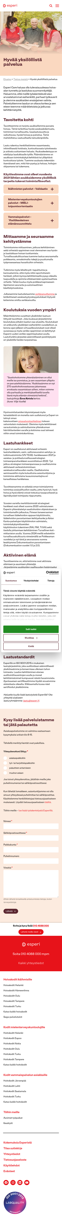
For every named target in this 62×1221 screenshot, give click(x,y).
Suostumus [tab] (11, 580)
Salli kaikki (31, 629)
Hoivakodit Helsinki (13, 985)
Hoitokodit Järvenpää (14, 1081)
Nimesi (7, 821)
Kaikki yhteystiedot (31, 963)
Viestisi (8, 868)
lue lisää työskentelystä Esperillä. (36, 811)
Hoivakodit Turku (12, 1006)
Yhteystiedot (11, 1154)
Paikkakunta (10, 845)
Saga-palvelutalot (12, 1017)
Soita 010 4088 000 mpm (31, 954)
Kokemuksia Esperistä (17, 1143)
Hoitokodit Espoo (12, 1038)
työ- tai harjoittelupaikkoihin (22, 763)
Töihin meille (11, 1112)
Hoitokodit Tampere (13, 1059)
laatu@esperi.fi (31, 701)
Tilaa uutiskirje (12, 1148)
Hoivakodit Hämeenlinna (16, 991)
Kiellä (31, 646)
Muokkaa (29, 637)
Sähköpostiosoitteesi (15, 833)
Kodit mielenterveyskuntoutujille (24, 1027)
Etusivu (7, 79)
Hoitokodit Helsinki (13, 1033)
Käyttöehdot (11, 1165)
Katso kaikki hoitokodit (15, 1065)
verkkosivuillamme (45, 294)
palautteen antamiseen (20, 768)
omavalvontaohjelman (29, 421)
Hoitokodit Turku (12, 1054)
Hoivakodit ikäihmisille (17, 979)
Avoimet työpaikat (12, 1118)
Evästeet (9, 1171)
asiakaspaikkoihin (17, 758)
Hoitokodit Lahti (11, 1086)
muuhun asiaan (16, 773)
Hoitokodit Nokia (12, 1044)
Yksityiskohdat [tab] (31, 580)
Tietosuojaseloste (14, 1160)
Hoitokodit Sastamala (14, 1091)
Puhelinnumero (11, 856)
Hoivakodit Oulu (11, 996)
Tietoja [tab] (50, 580)
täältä (48, 802)
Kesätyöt (8, 1123)
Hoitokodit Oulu (11, 1049)
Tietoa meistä (20, 79)
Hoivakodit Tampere (13, 1001)
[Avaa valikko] (57, 6)
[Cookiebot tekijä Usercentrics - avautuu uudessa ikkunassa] (46, 573)
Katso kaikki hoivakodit (15, 1012)
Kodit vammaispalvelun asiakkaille (25, 1075)
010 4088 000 (41, 926)
